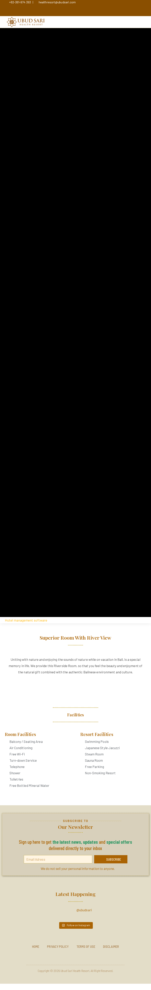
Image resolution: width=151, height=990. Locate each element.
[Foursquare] (78, 9)
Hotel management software (26, 620)
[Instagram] (36, 9)
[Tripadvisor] (67, 9)
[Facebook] (46, 9)
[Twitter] (57, 9)
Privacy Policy (57, 946)
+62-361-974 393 (20, 2)
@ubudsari (84, 910)
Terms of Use (85, 946)
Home (35, 946)
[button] (140, 22)
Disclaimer (111, 946)
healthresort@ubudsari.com (57, 2)
